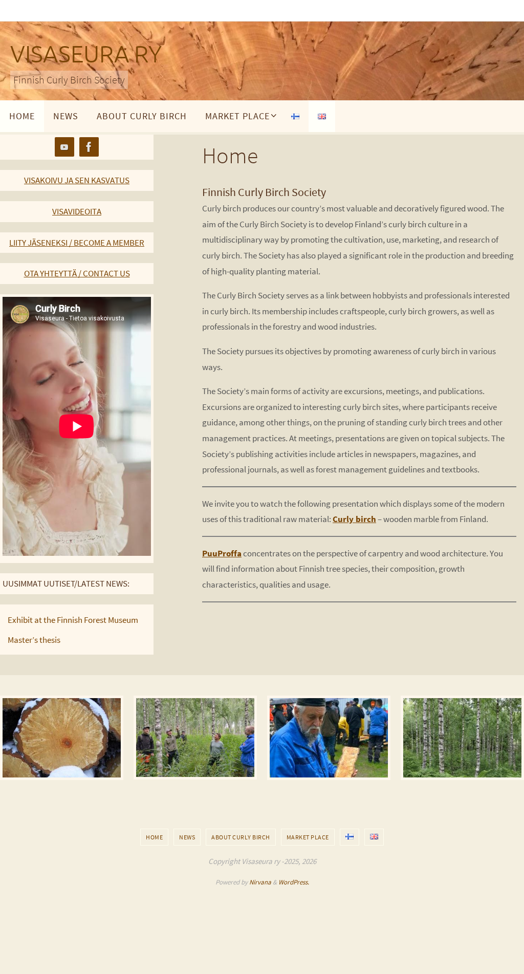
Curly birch (354, 519)
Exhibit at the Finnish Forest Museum (73, 619)
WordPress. (293, 882)
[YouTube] (64, 147)
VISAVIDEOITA (76, 211)
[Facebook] (89, 147)
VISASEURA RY (86, 55)
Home (154, 837)
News (187, 837)
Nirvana (260, 882)
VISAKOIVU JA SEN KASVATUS (76, 180)
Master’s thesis (34, 639)
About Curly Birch (240, 837)
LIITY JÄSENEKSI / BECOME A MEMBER (76, 242)
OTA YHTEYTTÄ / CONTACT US (77, 273)
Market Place (308, 837)
